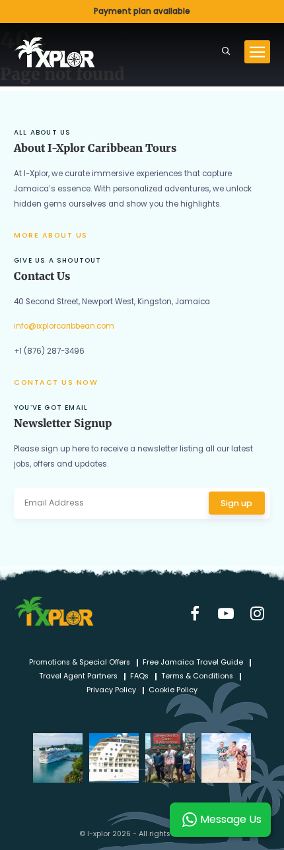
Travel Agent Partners (78, 676)
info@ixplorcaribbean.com (64, 326)
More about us (51, 235)
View (142, 11)
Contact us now (56, 382)
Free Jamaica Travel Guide (193, 663)
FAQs (139, 676)
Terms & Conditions (197, 676)
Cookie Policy (173, 690)
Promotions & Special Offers (79, 663)
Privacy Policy (111, 690)
